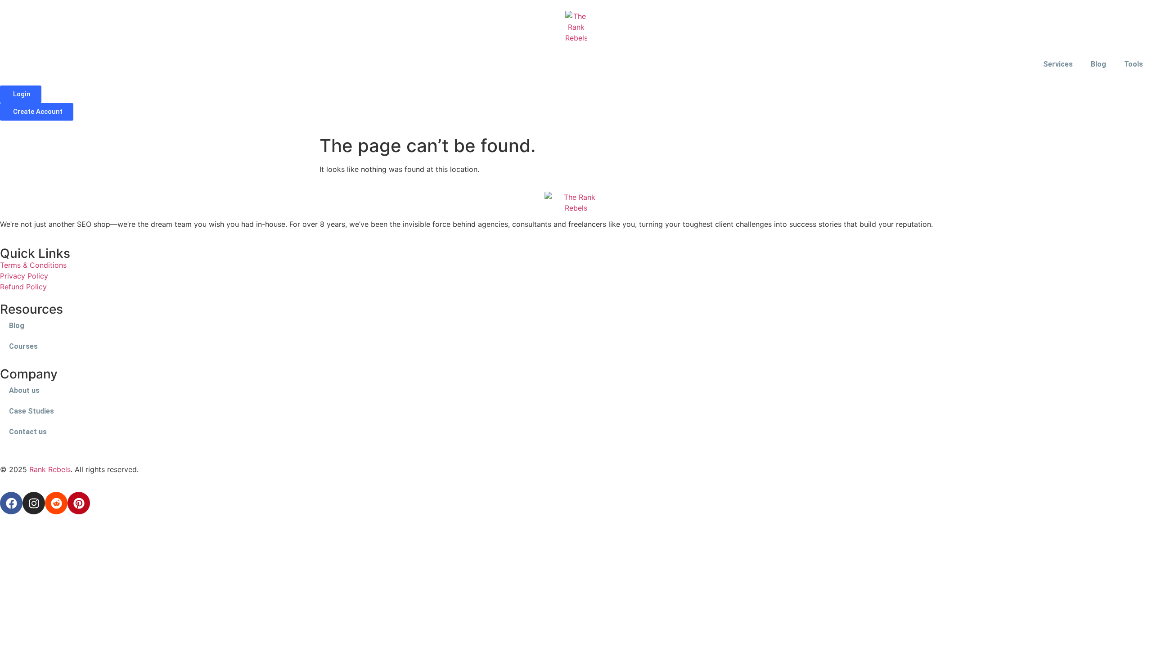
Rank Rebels (50, 469)
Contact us (28, 432)
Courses (23, 346)
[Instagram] (33, 503)
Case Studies (31, 411)
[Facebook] (11, 503)
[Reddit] (56, 503)
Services (1058, 64)
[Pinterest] (79, 503)
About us (24, 390)
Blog (1098, 64)
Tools (1133, 64)
